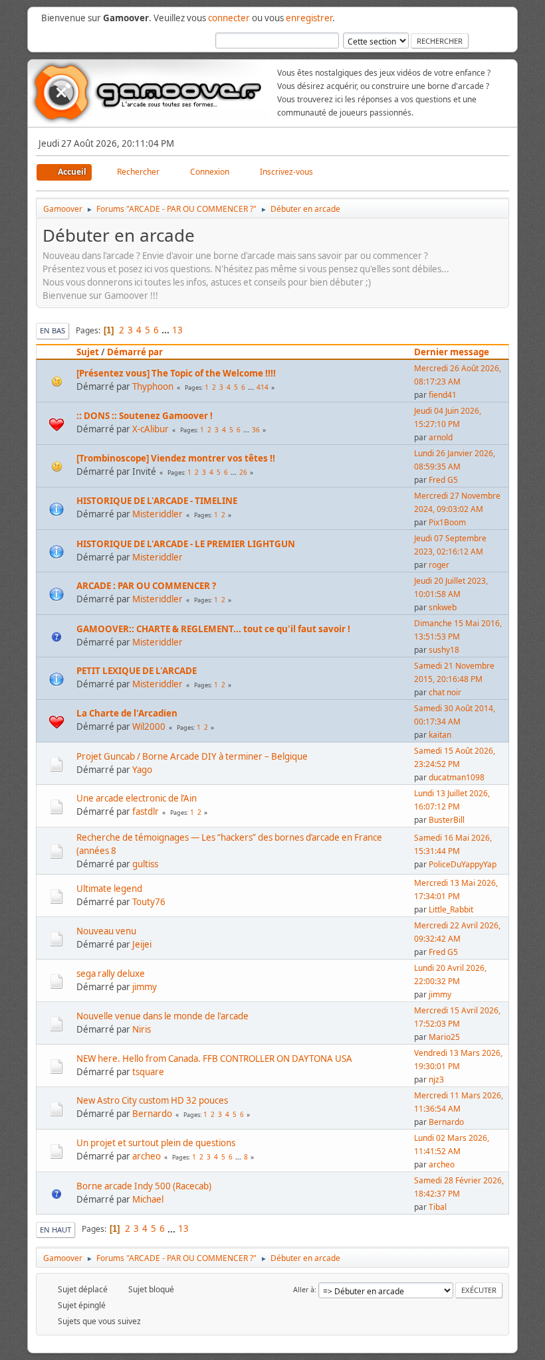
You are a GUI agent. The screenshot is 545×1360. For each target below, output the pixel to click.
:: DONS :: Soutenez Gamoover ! (144, 416)
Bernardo (152, 1114)
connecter (229, 18)
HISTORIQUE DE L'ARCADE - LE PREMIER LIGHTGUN (185, 544)
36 (256, 429)
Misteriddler (157, 514)
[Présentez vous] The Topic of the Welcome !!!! (176, 373)
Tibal (438, 1207)
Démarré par (135, 352)
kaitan (440, 734)
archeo (146, 1156)
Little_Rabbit (451, 909)
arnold (441, 437)
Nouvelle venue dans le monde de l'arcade (162, 1016)
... (166, 330)
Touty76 (148, 902)
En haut (55, 1229)
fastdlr (145, 811)
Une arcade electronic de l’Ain (136, 798)
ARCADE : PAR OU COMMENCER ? (146, 586)
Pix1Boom (447, 522)
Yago (142, 770)
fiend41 (443, 394)
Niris (141, 1029)
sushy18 (444, 649)
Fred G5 (443, 479)
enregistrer (309, 18)
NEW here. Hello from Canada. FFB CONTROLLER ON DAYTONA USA (214, 1058)
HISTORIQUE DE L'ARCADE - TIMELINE (156, 501)
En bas (52, 330)
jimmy (144, 987)
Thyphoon (152, 386)
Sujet (87, 352)
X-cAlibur (150, 429)
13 (177, 330)
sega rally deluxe (110, 973)
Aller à (303, 1289)
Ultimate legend (109, 888)
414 (263, 387)
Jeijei (142, 944)
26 (243, 472)
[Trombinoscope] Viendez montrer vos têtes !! (175, 458)
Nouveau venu (106, 931)
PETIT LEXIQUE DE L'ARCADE (136, 671)
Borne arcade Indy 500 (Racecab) (143, 1186)
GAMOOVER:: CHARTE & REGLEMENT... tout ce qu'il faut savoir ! (213, 629)
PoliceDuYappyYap (462, 864)
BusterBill (447, 819)
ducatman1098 (457, 777)
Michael (148, 1199)
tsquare (148, 1072)
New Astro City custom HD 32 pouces (152, 1100)
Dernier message (451, 352)
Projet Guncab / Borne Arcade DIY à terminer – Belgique (192, 756)
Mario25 (444, 1037)
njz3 (436, 1079)
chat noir (445, 692)
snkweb (443, 607)
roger (439, 564)
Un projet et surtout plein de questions (155, 1143)
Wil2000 (148, 726)
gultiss (145, 864)
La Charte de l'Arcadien (126, 713)
